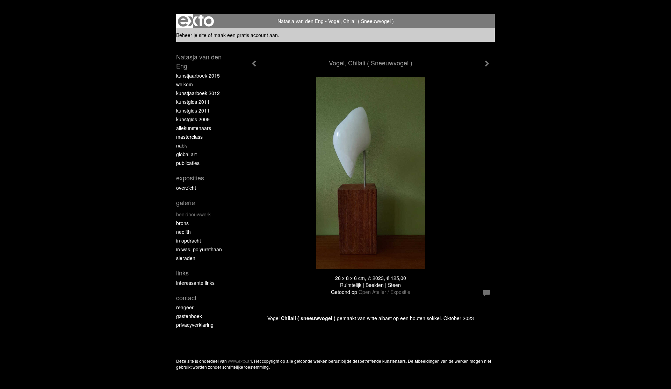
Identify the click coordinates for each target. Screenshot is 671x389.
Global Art (186, 154)
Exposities (190, 177)
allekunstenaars (193, 127)
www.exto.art (240, 361)
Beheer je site (191, 34)
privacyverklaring (195, 324)
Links (182, 272)
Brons (182, 222)
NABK (181, 145)
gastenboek (189, 315)
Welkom (184, 84)
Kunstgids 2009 (193, 119)
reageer (185, 307)
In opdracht (188, 240)
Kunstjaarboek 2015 (198, 75)
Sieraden (185, 257)
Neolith (183, 231)
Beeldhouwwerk (193, 214)
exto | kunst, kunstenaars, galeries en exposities (196, 21)
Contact (186, 297)
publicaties (188, 162)
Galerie (185, 202)
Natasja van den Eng (300, 20)
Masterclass (189, 136)
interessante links (195, 282)
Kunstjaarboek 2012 (198, 92)
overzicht (186, 187)
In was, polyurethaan (199, 249)
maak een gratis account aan (246, 34)
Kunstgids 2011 (193, 101)
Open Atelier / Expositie (384, 291)
